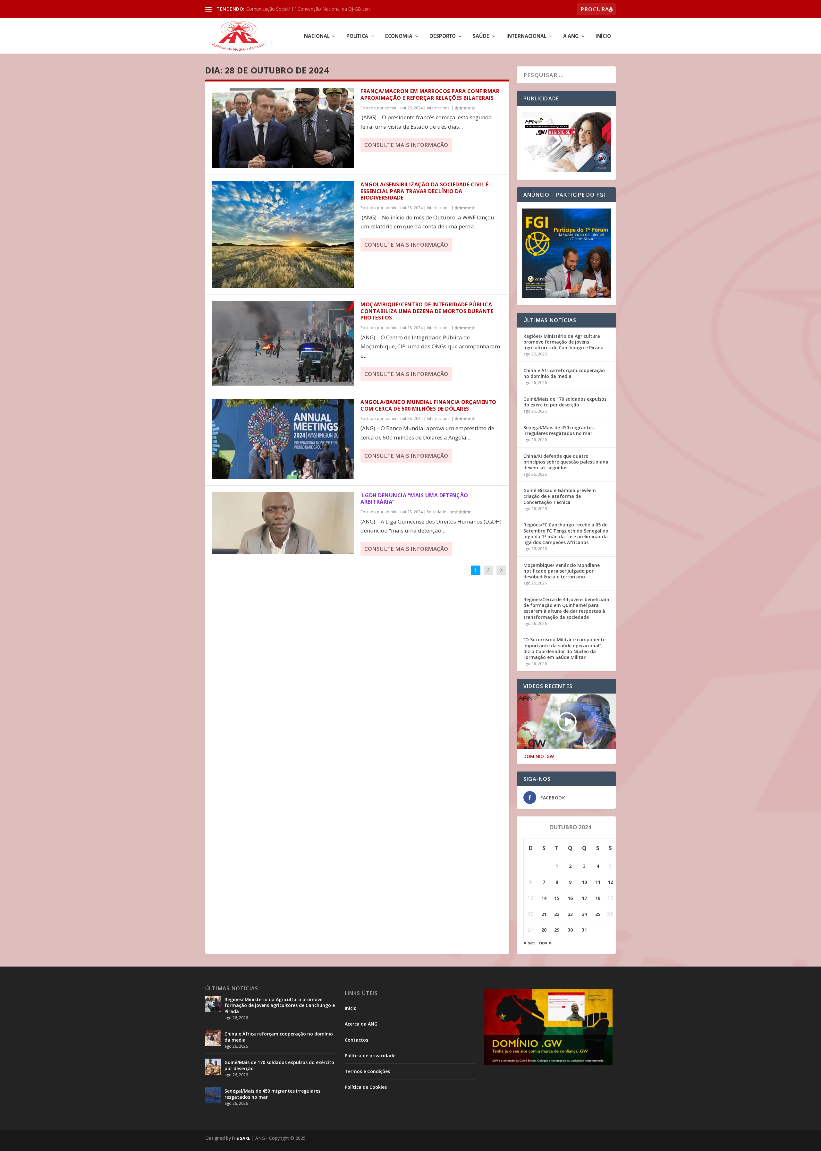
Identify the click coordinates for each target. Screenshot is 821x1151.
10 (584, 882)
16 (570, 898)
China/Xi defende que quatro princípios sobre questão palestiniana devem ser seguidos (565, 462)
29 (556, 930)
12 (610, 882)
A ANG (571, 36)
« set (529, 943)
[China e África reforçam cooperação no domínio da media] (213, 1038)
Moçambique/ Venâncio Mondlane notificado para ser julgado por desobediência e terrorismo (561, 571)
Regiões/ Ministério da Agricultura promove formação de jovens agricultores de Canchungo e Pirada (563, 342)
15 (556, 898)
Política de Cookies (366, 1087)
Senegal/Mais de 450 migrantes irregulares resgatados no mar (558, 430)
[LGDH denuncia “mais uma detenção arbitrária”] (283, 523)
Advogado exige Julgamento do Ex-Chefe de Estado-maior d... (310, 9)
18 (597, 898)
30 (570, 930)
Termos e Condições (367, 1071)
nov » (545, 943)
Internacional (526, 36)
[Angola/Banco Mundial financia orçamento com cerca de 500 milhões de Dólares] (283, 439)
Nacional (316, 36)
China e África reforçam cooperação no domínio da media (564, 373)
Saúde (481, 36)
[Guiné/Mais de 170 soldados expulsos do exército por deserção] (213, 1067)
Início (603, 36)
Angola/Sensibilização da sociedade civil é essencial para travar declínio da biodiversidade (424, 191)
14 (543, 898)
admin (390, 108)
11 (597, 882)
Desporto (442, 36)
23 (570, 914)
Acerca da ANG (361, 1024)
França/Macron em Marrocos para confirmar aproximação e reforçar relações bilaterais (429, 94)
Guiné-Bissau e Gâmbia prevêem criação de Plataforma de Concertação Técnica (559, 496)
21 (543, 914)
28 (543, 930)
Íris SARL (241, 1138)
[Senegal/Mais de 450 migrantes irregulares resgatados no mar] (213, 1095)
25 (597, 914)
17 (584, 898)
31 (584, 930)
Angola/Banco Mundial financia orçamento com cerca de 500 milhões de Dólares (429, 405)
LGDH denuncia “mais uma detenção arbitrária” (414, 499)
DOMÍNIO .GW (538, 756)
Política (357, 36)
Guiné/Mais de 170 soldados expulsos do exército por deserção (564, 402)
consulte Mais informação (406, 145)
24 (584, 914)
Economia (398, 36)
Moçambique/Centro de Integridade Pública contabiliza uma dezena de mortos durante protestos (426, 311)
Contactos (356, 1040)
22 (556, 914)
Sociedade (436, 512)
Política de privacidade (370, 1056)
